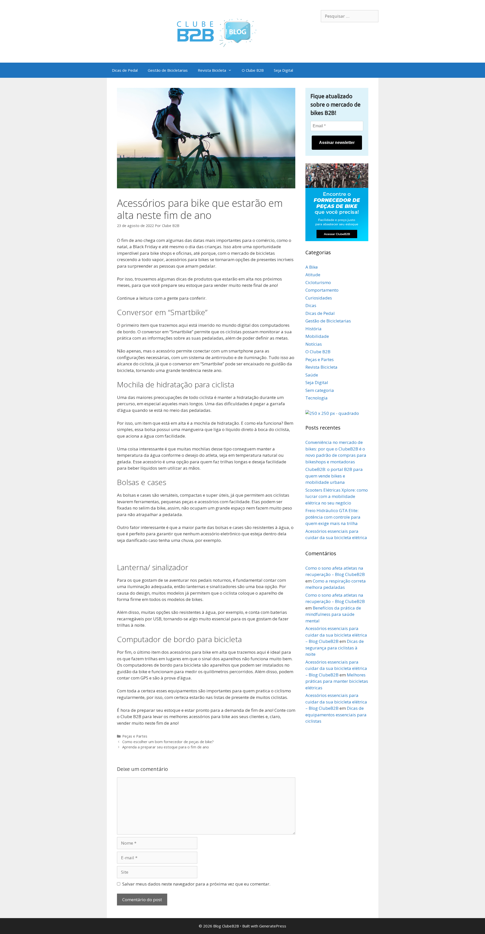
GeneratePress (272, 925)
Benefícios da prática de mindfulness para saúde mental (333, 614)
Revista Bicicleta (212, 70)
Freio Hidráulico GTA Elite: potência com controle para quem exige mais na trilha (332, 517)
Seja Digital (283, 70)
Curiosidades (318, 298)
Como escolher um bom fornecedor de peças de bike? (168, 741)
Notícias (313, 344)
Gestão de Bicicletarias (168, 70)
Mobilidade (317, 336)
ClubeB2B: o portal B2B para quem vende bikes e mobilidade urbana (334, 475)
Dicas (310, 305)
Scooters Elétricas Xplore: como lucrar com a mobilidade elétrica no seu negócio (336, 496)
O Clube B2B (253, 70)
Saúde (311, 375)
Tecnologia (316, 398)
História (313, 329)
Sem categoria (319, 390)
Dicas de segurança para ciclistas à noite (334, 647)
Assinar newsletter (337, 142)
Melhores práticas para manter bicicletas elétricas (336, 681)
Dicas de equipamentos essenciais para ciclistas (336, 714)
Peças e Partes (134, 736)
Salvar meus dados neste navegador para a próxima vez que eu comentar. (196, 884)
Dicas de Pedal (125, 70)
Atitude (312, 274)
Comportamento (321, 290)
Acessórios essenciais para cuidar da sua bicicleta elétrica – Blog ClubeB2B (336, 634)
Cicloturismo (318, 282)
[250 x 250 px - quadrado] (332, 413)
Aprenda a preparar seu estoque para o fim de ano (165, 747)
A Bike (311, 267)
